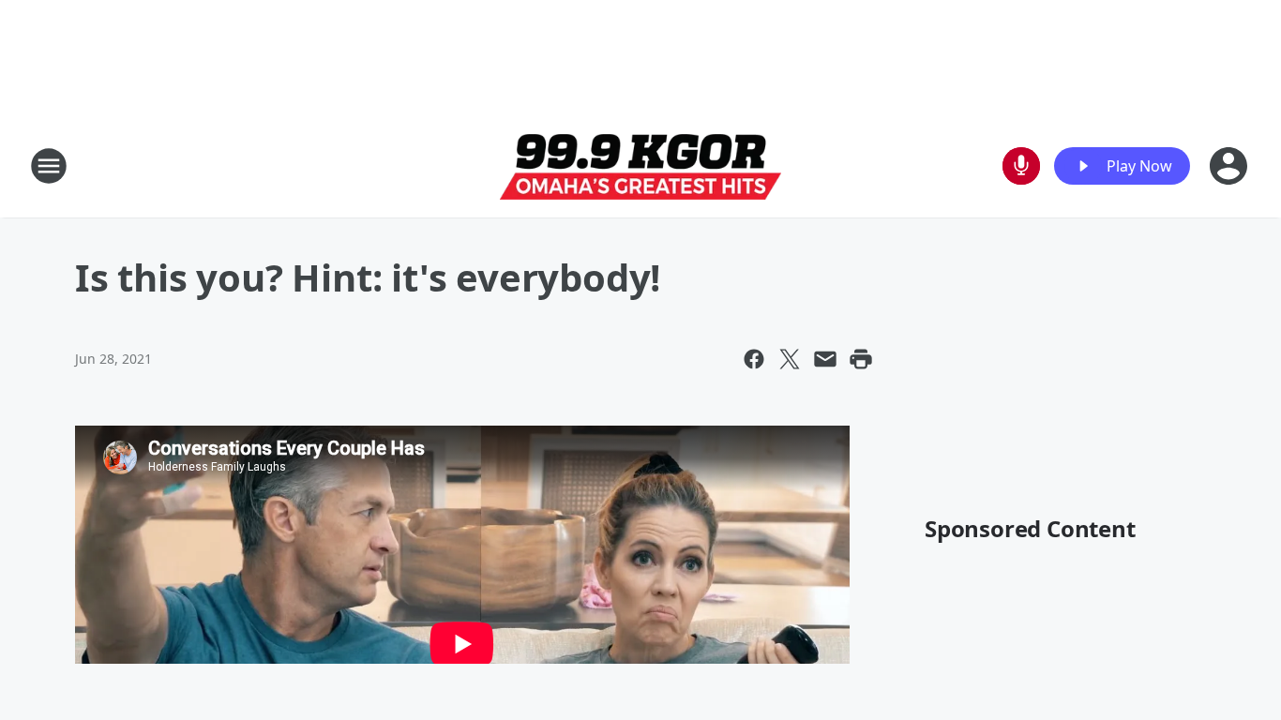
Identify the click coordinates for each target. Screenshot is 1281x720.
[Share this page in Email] (825, 359)
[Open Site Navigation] (49, 166)
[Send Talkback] (1021, 166)
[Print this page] (861, 359)
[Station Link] (640, 166)
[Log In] (1230, 166)
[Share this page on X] (789, 359)
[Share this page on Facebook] (754, 359)
